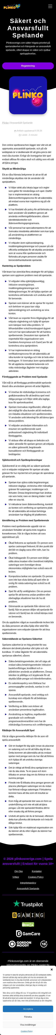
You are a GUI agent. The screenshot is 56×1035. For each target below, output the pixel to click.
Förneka (28, 1017)
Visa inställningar (28, 1024)
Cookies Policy (26, 1031)
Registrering (28, 66)
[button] (51, 969)
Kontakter (37, 871)
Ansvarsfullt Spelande (28, 888)
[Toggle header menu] (50, 6)
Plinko (5, 123)
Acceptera (28, 1009)
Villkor (15, 877)
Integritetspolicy (28, 883)
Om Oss (19, 871)
